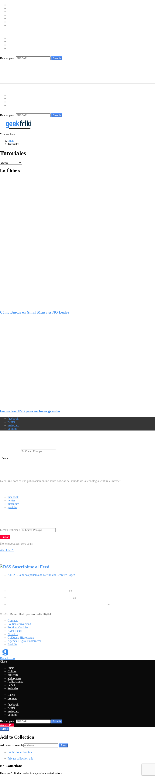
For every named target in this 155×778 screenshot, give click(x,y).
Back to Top (7, 658)
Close (3, 661)
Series (11, 21)
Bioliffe (12, 644)
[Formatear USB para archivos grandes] (77, 358)
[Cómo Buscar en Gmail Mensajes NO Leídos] (77, 239)
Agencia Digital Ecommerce (24, 641)
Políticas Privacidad (19, 624)
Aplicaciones (15, 18)
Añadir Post (7, 725)
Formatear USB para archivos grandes (30, 411)
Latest (11, 694)
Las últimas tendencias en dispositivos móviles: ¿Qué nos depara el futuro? (52, 594)
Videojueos (14, 15)
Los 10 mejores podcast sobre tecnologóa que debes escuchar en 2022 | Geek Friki (57, 604)
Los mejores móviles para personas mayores (34, 607)
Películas (13, 25)
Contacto (13, 620)
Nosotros (13, 634)
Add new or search (11, 745)
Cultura (12, 8)
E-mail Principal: (10, 451)
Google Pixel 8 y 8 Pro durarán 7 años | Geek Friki (38, 590)
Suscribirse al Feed (30, 566)
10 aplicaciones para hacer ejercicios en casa (34, 601)
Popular (12, 698)
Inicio (11, 4)
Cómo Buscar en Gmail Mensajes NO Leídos (34, 312)
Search (57, 58)
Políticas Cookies (18, 627)
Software (13, 11)
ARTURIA (7, 550)
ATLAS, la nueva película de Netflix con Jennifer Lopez (41, 575)
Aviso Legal (15, 630)
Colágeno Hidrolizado (21, 637)
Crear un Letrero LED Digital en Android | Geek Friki (40, 597)
